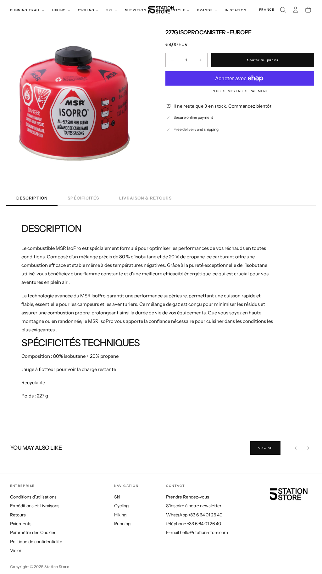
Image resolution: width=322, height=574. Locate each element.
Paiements (20, 523)
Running (122, 523)
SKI (109, 10)
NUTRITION (136, 10)
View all (265, 448)
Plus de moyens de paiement (240, 91)
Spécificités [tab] (83, 197)
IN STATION (236, 10)
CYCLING (86, 10)
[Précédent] (295, 448)
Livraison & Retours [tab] (145, 197)
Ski (117, 497)
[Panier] (308, 10)
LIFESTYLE (175, 10)
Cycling (121, 506)
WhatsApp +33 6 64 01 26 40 (194, 515)
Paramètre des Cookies (33, 532)
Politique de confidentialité (36, 541)
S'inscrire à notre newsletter (193, 506)
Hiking (120, 515)
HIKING (59, 10)
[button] (266, 10)
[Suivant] (308, 448)
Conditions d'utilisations (33, 497)
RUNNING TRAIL (25, 10)
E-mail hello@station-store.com (197, 532)
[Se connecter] (295, 10)
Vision (16, 550)
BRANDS (205, 10)
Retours (18, 515)
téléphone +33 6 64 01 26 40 (193, 523)
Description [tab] (31, 197)
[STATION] (287, 494)
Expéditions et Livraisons (34, 506)
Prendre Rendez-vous (187, 497)
